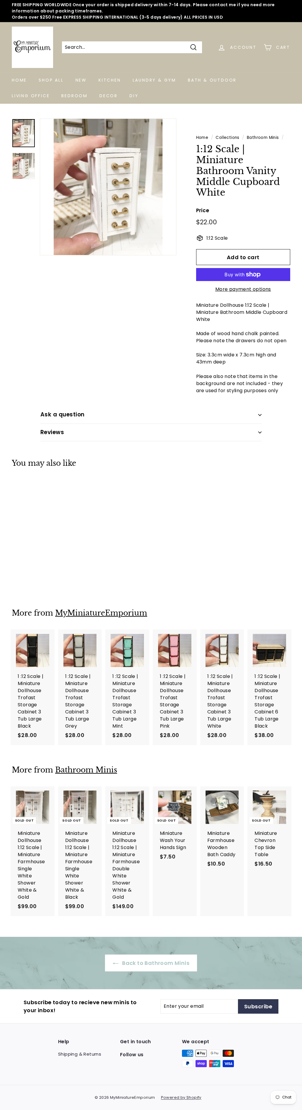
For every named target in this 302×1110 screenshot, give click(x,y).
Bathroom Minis (263, 137)
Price (202, 210)
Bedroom (74, 96)
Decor (108, 96)
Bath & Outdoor (212, 80)
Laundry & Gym (154, 80)
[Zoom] (108, 187)
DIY (133, 96)
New (81, 80)
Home (19, 80)
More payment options (243, 289)
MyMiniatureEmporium (101, 613)
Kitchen (110, 80)
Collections (227, 137)
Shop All (51, 80)
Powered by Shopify (181, 1097)
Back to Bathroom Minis (155, 963)
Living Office (31, 96)
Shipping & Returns (79, 1054)
